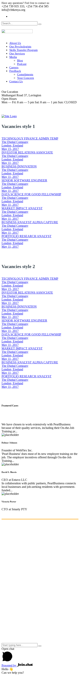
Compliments (25, 74)
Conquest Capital (66, 641)
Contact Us (16, 81)
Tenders (14, 622)
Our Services (17, 53)
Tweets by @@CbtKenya (17, 637)
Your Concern (25, 77)
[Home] (9, 116)
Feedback (15, 70)
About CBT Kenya (21, 601)
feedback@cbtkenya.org (16, 586)
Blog (20, 60)
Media (13, 57)
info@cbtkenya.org (13, 583)
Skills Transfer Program (23, 50)
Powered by (9, 665)
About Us (15, 43)
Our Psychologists (20, 46)
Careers (13, 67)
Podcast (21, 64)
